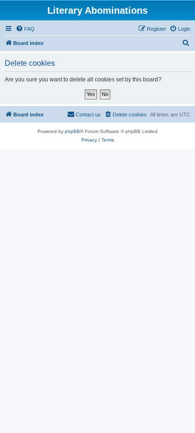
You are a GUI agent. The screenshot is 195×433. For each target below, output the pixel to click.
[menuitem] (25, 29)
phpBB (72, 131)
